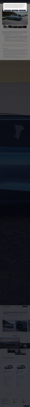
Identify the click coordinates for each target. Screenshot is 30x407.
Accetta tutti (22, 10)
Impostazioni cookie (8, 10)
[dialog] (15, 203)
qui (21, 7)
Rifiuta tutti (15, 10)
